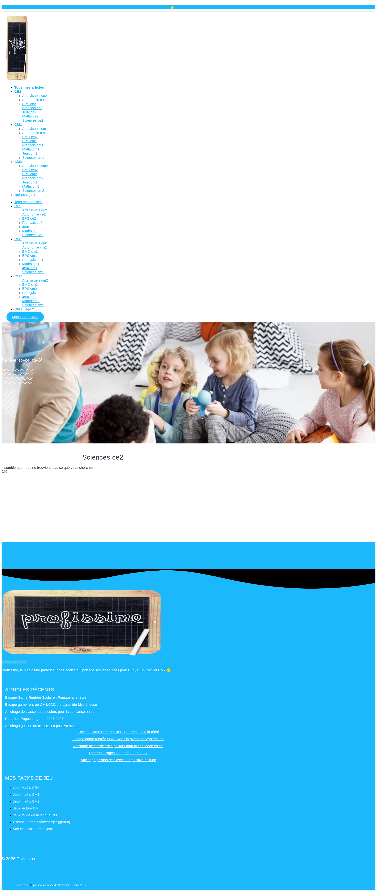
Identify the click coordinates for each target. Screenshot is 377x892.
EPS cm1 (29, 141)
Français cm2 (32, 178)
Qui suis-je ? (25, 195)
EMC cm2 (30, 170)
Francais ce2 (32, 108)
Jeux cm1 (29, 153)
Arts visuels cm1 (35, 129)
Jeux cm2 (29, 182)
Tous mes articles (29, 87)
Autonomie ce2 (34, 100)
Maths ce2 (30, 116)
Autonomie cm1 (34, 133)
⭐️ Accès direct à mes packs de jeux (197, 7)
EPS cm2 (29, 174)
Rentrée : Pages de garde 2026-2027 (34, 719)
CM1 (18, 125)
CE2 (17, 92)
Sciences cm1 (33, 158)
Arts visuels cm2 (35, 166)
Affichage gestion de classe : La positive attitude (43, 726)
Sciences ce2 (32, 120)
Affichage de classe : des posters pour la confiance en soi (50, 712)
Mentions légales (28, 876)
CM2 (18, 162)
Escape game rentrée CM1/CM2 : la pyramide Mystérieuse (51, 705)
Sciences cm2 (33, 191)
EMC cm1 (30, 137)
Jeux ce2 (29, 112)
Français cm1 (32, 145)
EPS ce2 (29, 104)
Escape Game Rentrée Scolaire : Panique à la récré (45, 697)
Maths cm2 (30, 186)
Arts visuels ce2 (34, 96)
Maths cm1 (30, 149)
